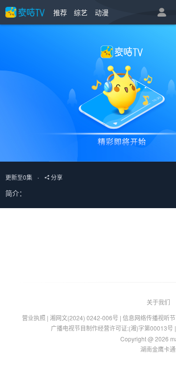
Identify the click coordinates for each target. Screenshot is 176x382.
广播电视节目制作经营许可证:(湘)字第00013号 (112, 328)
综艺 (81, 12)
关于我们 (158, 302)
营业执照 (33, 317)
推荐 (60, 12)
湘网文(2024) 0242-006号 (84, 317)
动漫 (102, 12)
